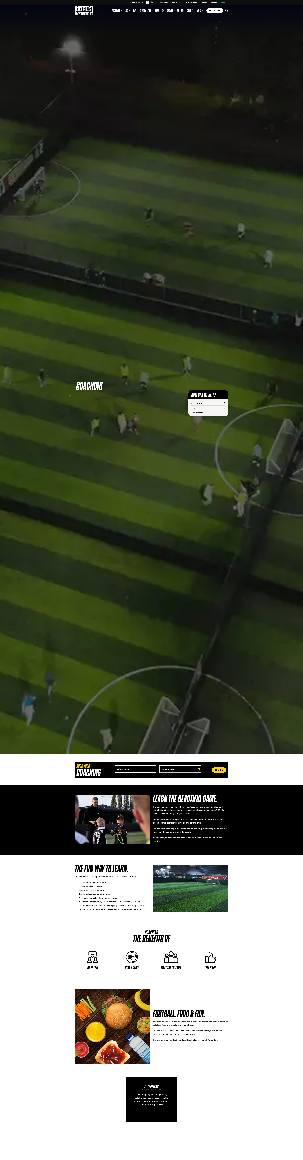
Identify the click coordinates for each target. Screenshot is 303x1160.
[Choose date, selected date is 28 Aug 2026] (198, 769)
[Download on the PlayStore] (152, 2)
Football (116, 10)
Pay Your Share (191, 2)
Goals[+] (204, 2)
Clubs (190, 10)
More (199, 10)
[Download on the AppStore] (148, 2)
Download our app (137, 2)
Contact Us (176, 2)
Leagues (159, 10)
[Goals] (86, 10)
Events (170, 10)
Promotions (163, 2)
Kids (126, 10)
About (180, 10)
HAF (134, 10)
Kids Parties (145, 10)
